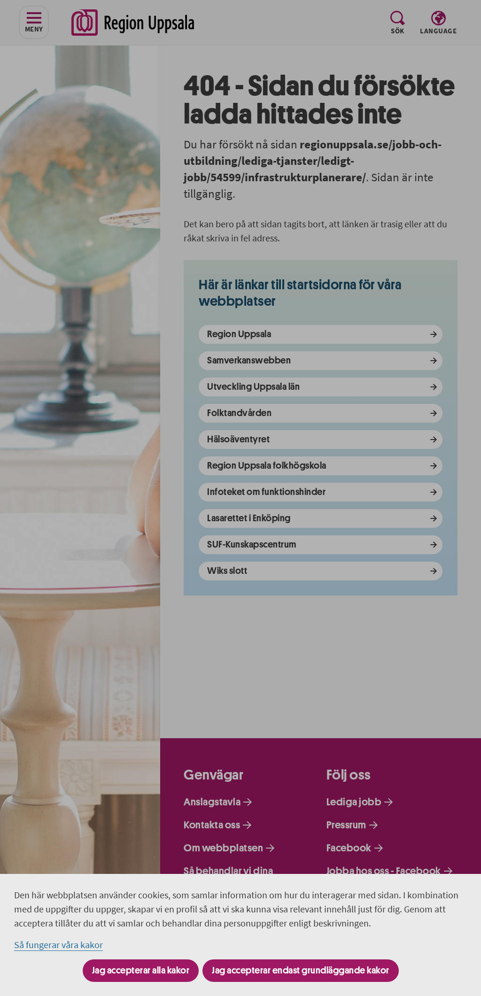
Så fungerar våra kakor (58, 944)
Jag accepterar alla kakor (141, 970)
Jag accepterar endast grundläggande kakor (300, 970)
